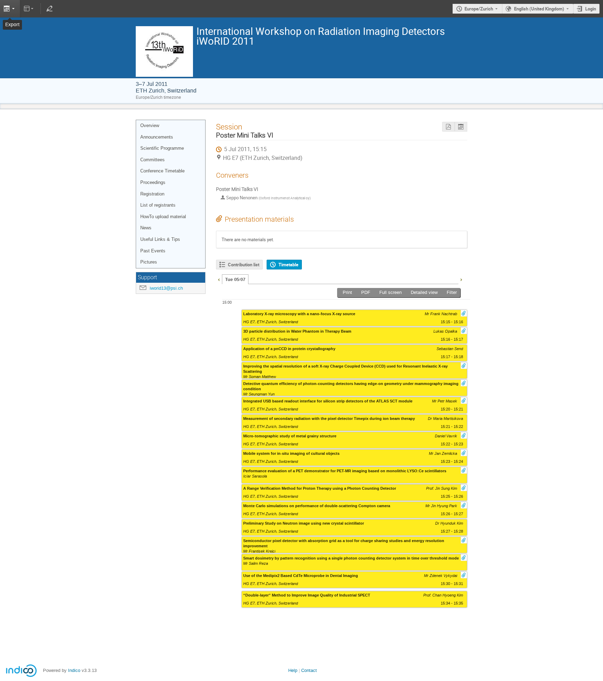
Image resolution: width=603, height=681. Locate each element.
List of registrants (158, 205)
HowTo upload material (163, 216)
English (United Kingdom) (539, 9)
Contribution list (243, 264)
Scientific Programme (162, 148)
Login (590, 9)
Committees (152, 159)
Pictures (148, 262)
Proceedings (152, 182)
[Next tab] (461, 278)
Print (347, 292)
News (145, 227)
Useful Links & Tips (160, 239)
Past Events (152, 250)
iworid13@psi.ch (166, 288)
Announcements (156, 137)
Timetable (288, 264)
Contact (309, 670)
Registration (152, 194)
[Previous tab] (219, 278)
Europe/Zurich (478, 9)
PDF (365, 292)
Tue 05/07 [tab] (235, 279)
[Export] (10, 8)
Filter (452, 292)
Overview (149, 125)
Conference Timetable (162, 170)
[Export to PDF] (448, 127)
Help (292, 670)
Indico (74, 670)
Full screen (390, 292)
